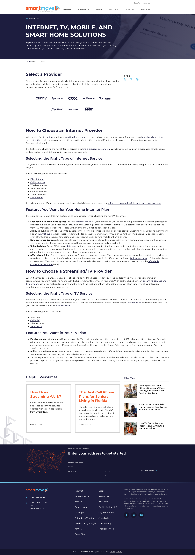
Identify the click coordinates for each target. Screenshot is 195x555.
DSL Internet (36, 197)
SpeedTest (80, 534)
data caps (71, 246)
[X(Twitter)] (131, 79)
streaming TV (135, 302)
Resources (145, 9)
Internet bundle (46, 234)
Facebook (126, 515)
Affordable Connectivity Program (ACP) (106, 523)
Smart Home (114, 9)
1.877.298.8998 (37, 497)
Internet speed (83, 221)
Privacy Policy (116, 552)
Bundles (130, 9)
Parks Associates (138, 258)
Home (28, 61)
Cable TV (34, 320)
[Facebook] (125, 79)
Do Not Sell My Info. (108, 507)
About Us (146, 3)
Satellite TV (36, 326)
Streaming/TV (83, 9)
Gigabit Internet (107, 512)
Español (137, 3)
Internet (67, 9)
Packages (80, 512)
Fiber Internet (37, 179)
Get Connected (146, 471)
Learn (101, 491)
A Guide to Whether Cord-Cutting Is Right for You (85, 523)
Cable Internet (37, 182)
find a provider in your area (96, 149)
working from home (75, 137)
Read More (36, 425)
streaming (47, 137)
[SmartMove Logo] (43, 8)
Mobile (99, 9)
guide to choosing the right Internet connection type (134, 203)
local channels (63, 306)
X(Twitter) (134, 515)
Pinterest (141, 515)
